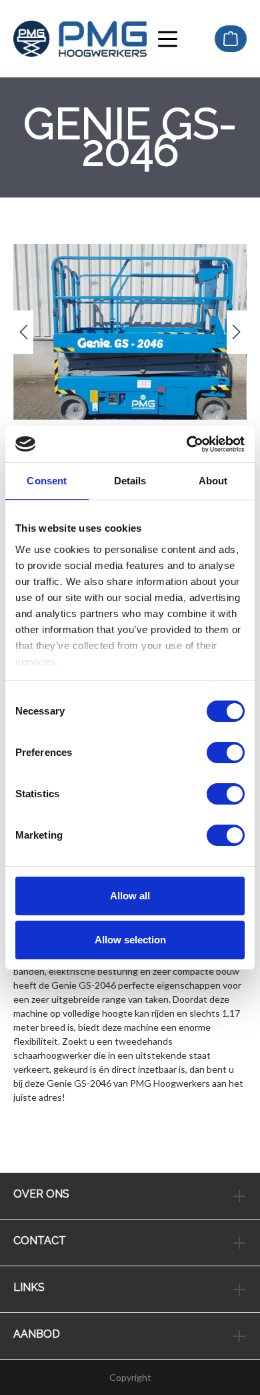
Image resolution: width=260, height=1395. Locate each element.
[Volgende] (237, 332)
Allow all (130, 895)
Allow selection (130, 939)
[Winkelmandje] (231, 38)
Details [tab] (130, 480)
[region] (130, 331)
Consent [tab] (47, 480)
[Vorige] (23, 332)
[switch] (226, 752)
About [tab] (213, 480)
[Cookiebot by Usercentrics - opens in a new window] (187, 444)
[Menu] (167, 39)
